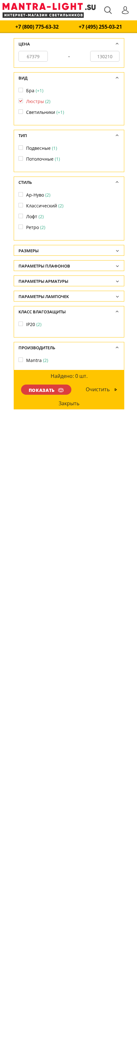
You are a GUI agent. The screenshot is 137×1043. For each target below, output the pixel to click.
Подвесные (41, 148)
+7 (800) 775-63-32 (37, 27)
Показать (42, 390)
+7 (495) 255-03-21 (100, 27)
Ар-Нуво (38, 195)
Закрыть (69, 403)
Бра (34, 90)
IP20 (33, 324)
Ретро (35, 227)
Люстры (38, 101)
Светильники (45, 112)
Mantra (37, 360)
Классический (44, 206)
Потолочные (43, 159)
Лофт (35, 216)
